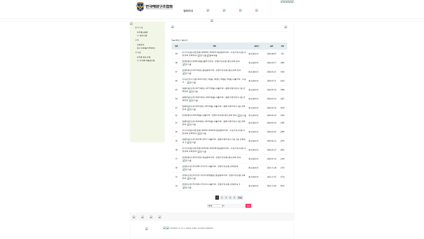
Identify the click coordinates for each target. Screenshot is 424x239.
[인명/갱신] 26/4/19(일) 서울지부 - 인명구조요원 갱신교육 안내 (209, 115)
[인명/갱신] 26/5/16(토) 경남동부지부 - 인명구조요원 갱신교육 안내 (211, 70)
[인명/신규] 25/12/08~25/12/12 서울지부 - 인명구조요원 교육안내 (210, 166)
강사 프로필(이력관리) (146, 48)
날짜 (271, 46)
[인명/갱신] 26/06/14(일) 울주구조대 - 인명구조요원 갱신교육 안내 (211, 61)
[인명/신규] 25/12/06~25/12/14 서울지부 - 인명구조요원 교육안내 (211, 184)
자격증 (138, 52)
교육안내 (140, 45)
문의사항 (139, 27)
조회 (282, 46)
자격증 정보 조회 (144, 57)
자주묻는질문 (142, 32)
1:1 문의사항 (142, 36)
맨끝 (240, 198)
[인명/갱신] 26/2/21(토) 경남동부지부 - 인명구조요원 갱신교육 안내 (211, 157)
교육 (137, 40)
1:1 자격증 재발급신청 (146, 60)
